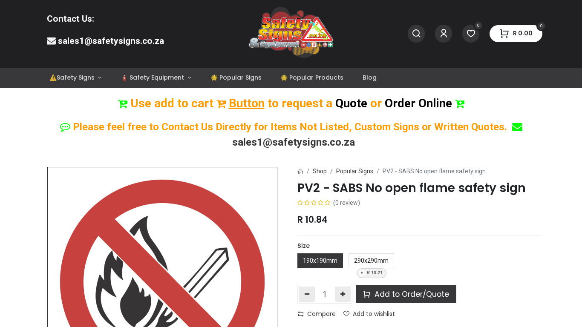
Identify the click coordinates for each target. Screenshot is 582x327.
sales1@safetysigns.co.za (111, 41)
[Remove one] (307, 294)
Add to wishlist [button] (374, 314)
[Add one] (343, 294)
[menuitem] (75, 78)
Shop (320, 171)
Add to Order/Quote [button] (410, 294)
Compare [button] (321, 314)
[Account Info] (443, 34)
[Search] (416, 34)
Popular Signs (354, 171)
